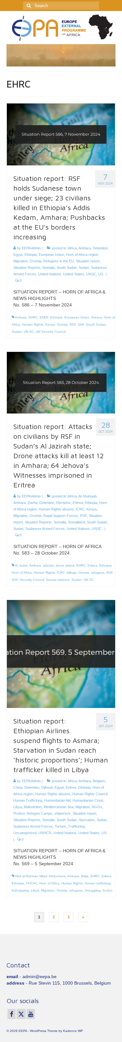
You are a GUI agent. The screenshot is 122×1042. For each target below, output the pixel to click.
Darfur (32, 503)
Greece (96, 317)
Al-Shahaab (87, 496)
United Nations (49, 274)
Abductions (57, 876)
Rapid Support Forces (60, 516)
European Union (51, 255)
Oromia (35, 261)
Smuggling (93, 890)
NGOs (97, 807)
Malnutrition (33, 807)
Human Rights (32, 324)
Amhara (84, 248)
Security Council (32, 579)
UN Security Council (50, 331)
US (100, 274)
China (17, 787)
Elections (63, 503)
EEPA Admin (31, 248)
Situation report (88, 261)
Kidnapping (20, 890)
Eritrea (78, 503)
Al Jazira (21, 565)
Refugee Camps (39, 813)
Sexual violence (58, 579)
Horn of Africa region (82, 255)
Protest (19, 813)
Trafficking (76, 826)
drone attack (65, 565)
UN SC (29, 331)
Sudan (84, 267)
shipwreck (62, 813)
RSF (73, 324)
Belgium (99, 781)
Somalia (48, 267)
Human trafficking (98, 883)
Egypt (17, 255)
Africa (72, 248)
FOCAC (31, 883)
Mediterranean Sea (59, 807)
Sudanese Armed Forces (45, 529)
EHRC (33, 317)
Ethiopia (30, 255)
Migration (20, 261)
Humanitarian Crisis (88, 800)
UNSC (91, 274)
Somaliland (76, 522)
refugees (97, 572)
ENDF (44, 317)
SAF (81, 324)
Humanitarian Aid (57, 800)
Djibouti (47, 787)
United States (73, 274)
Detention (100, 248)
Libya (17, 807)
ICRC (80, 509)
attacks (48, 565)
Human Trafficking (27, 800)
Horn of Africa (22, 572)
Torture (60, 826)
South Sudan (67, 267)
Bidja (84, 876)
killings (71, 572)
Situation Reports (26, 267)
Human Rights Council (89, 794)
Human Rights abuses (56, 509)
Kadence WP (73, 1031)
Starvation (87, 820)
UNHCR (44, 833)
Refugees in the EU (58, 261)
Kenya (50, 324)
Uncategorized (24, 833)
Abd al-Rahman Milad (31, 876)
